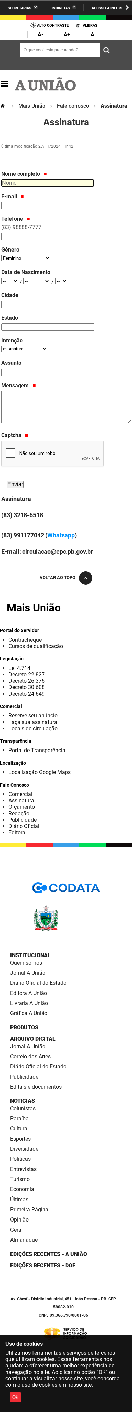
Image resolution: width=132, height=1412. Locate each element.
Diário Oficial (23, 826)
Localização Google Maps (39, 772)
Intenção (12, 340)
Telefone (21, 223)
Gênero (10, 249)
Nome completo (21, 174)
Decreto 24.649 (26, 693)
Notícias (22, 1101)
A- (40, 34)
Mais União (31, 105)
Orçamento (21, 807)
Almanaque (24, 1240)
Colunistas (23, 1108)
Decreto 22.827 (26, 674)
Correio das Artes (30, 1056)
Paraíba (19, 1118)
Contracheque (25, 640)
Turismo (20, 1179)
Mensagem (15, 385)
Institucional (30, 955)
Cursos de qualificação (35, 646)
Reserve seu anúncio (33, 715)
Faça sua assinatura (32, 722)
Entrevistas (23, 1169)
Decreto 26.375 (26, 681)
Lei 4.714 (19, 668)
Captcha (12, 435)
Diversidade (24, 1149)
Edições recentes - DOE (42, 1265)
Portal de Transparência (36, 750)
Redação (18, 813)
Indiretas (61, 8)
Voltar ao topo (57, 577)
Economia (22, 1189)
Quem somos (26, 963)
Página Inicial (3, 105)
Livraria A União (29, 1003)
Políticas (20, 1159)
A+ (67, 34)
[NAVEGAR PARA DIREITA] (127, 7)
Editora (16, 832)
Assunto (11, 363)
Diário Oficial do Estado (38, 983)
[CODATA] (66, 890)
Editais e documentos (36, 1087)
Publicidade (22, 820)
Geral (16, 1230)
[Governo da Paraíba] (66, 929)
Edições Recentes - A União (48, 1254)
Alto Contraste (53, 25)
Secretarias (19, 8)
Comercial (20, 794)
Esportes (20, 1139)
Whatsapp (61, 535)
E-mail (9, 196)
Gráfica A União (28, 1013)
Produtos (24, 1027)
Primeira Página (29, 1209)
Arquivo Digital (33, 1039)
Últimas (19, 1199)
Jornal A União (27, 973)
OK (15, 1397)
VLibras (90, 25)
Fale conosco (73, 105)
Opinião (19, 1219)
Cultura (18, 1128)
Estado (9, 318)
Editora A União (28, 993)
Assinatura (21, 800)
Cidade (9, 295)
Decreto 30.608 (26, 687)
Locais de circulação (33, 728)
